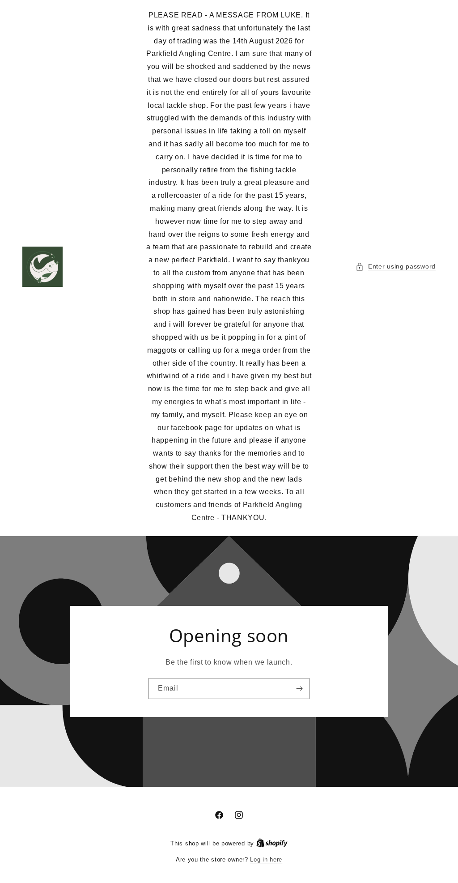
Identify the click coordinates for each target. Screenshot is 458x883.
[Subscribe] (299, 688)
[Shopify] (272, 843)
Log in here (266, 859)
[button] (396, 266)
